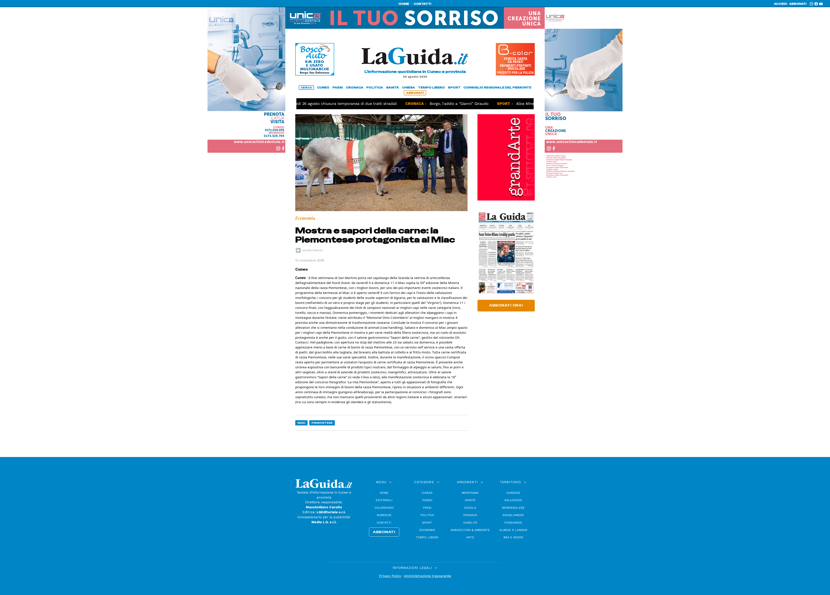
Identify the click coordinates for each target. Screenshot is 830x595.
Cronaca (470, 515)
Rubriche (384, 515)
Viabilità (470, 522)
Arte (470, 537)
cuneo (323, 87)
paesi (337, 87)
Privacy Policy (390, 576)
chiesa (408, 87)
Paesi (427, 507)
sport (454, 87)
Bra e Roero (513, 537)
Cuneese (513, 492)
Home (384, 492)
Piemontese (322, 422)
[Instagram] (811, 4)
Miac (301, 422)
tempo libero (431, 87)
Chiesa (427, 492)
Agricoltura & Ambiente (470, 530)
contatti (422, 4)
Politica (427, 515)
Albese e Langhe (513, 530)
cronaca (354, 87)
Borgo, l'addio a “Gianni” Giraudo (432, 103)
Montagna (470, 492)
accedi (780, 4)
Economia (427, 530)
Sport (427, 522)
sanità (392, 87)
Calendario (384, 507)
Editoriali (384, 500)
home (404, 4)
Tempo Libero (427, 537)
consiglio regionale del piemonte (497, 87)
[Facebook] (816, 4)
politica (374, 87)
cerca (306, 87)
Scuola (470, 507)
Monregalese (513, 507)
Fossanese (513, 522)
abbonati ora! (506, 305)
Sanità (470, 500)
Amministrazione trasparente (427, 576)
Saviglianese (513, 515)
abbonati (797, 4)
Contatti (384, 522)
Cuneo (427, 500)
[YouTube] (821, 4)
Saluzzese (513, 500)
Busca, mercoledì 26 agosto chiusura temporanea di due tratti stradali (307, 103)
